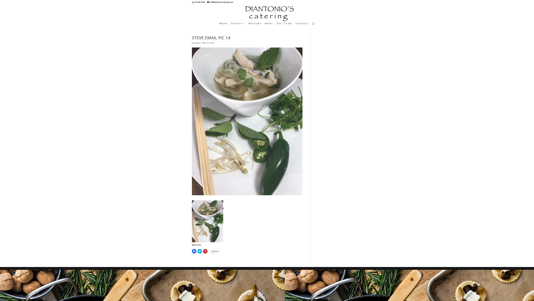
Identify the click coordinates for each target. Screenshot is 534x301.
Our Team (284, 23)
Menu (223, 23)
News (269, 23)
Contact (302, 23)
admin (197, 43)
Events (236, 23)
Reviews (255, 23)
